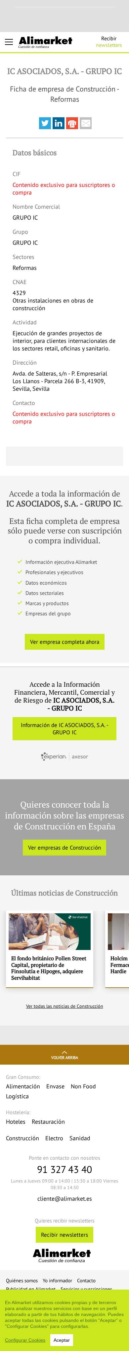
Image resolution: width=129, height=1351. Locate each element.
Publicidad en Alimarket (31, 1289)
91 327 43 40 (64, 1169)
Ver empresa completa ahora (64, 641)
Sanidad (79, 1138)
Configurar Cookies (25, 1340)
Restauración (48, 1121)
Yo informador (57, 1280)
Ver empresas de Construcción (64, 847)
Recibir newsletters (64, 1234)
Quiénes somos (22, 1280)
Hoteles (15, 1121)
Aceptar (62, 1340)
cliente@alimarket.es (64, 1198)
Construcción (22, 1138)
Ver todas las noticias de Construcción (64, 1006)
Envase (55, 1086)
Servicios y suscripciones (86, 1289)
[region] (64, 1320)
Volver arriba (64, 1057)
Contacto (86, 1280)
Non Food (83, 1086)
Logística (17, 1096)
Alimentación (23, 1086)
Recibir (109, 41)
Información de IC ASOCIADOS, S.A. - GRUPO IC (64, 728)
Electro (54, 1138)
